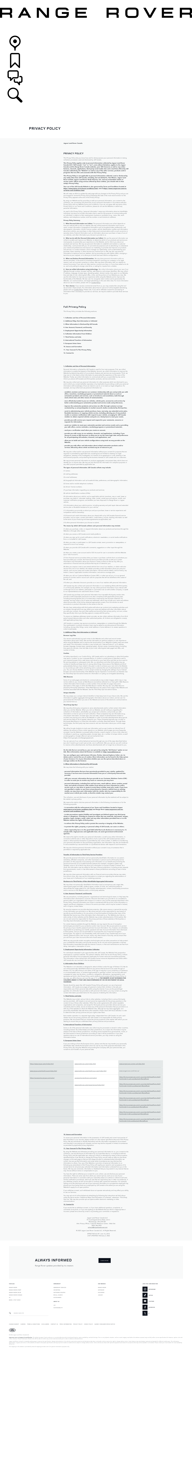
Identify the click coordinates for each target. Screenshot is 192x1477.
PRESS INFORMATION (66, 1324)
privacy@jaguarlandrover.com (97, 1227)
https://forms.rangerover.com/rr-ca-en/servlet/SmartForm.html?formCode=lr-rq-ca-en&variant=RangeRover (139, 1106)
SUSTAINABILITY (58, 1307)
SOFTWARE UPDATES (59, 1292)
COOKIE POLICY (88, 1324)
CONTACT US (54, 1324)
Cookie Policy (95, 283)
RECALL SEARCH (58, 1295)
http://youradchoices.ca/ (112, 752)
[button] (96, 1)
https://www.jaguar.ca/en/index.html (42, 1064)
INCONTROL (57, 1290)
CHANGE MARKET (14, 1324)
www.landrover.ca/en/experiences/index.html (89, 1085)
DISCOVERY (101, 1292)
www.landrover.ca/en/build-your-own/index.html (90, 1071)
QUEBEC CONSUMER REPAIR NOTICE (104, 1324)
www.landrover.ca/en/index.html (85, 1064)
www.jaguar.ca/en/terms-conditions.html (78, 809)
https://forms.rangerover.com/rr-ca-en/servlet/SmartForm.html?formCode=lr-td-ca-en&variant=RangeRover (139, 1120)
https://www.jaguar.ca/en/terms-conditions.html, (81, 188)
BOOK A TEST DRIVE (14, 1300)
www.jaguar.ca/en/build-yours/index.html (43, 1071)
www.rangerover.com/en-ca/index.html (132, 1064)
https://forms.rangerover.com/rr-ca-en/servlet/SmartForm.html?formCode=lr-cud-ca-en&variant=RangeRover (139, 1078)
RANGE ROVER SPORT (15, 1290)
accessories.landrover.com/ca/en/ (86, 1078)
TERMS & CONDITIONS (33, 1324)
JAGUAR (100, 1295)
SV (9, 1297)
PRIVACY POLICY (77, 1324)
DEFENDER (101, 1290)
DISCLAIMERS (45, 1324)
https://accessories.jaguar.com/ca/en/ (42, 1078)
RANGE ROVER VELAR (15, 1292)
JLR (54, 1305)
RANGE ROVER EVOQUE (15, 1295)
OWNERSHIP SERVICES (60, 1287)
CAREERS (23, 1324)
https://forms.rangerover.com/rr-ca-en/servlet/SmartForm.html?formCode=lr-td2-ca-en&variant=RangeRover (139, 1113)
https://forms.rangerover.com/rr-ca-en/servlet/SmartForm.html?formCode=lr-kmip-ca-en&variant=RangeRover (139, 1092)
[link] (96, 27)
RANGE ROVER (13, 1287)
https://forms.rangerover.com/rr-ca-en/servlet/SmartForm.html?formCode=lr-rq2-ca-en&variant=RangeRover (139, 1099)
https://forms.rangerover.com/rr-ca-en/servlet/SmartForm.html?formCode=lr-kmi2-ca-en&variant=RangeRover (139, 1085)
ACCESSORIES (57, 1297)
